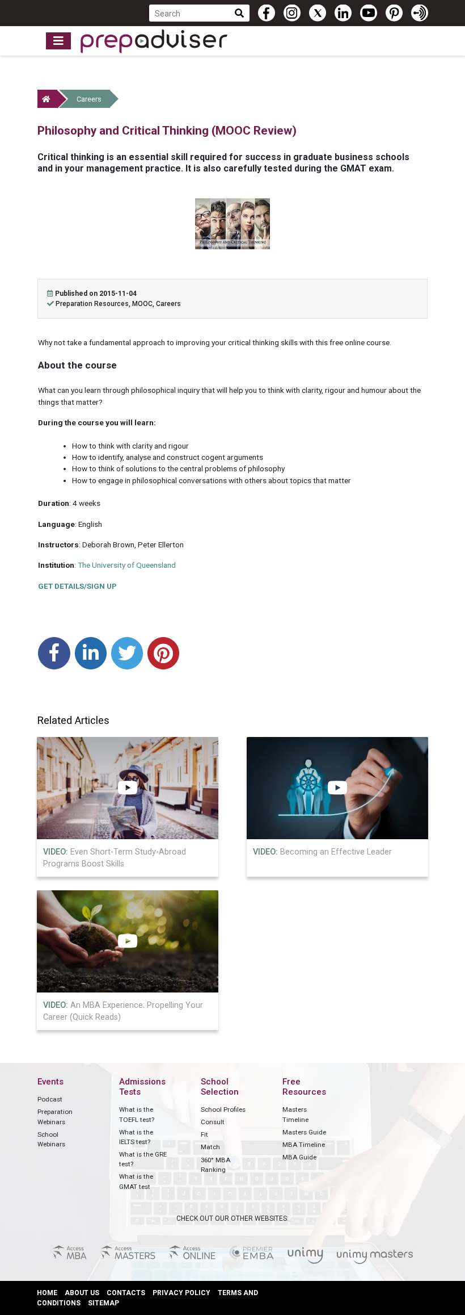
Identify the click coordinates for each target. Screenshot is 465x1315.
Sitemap (103, 1303)
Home (47, 1293)
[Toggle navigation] (58, 40)
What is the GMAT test (136, 1181)
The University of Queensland (127, 564)
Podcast (49, 1099)
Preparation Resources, (94, 304)
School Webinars (51, 1139)
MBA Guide (299, 1157)
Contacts (126, 1293)
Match (210, 1147)
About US (82, 1293)
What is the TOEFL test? (136, 1114)
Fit (204, 1134)
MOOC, (144, 304)
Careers (89, 99)
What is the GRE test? (143, 1159)
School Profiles (223, 1109)
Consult (213, 1122)
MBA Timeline (303, 1145)
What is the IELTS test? (136, 1137)
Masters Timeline (295, 1114)
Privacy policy (181, 1293)
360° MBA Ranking (215, 1165)
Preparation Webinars (55, 1116)
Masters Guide (304, 1132)
